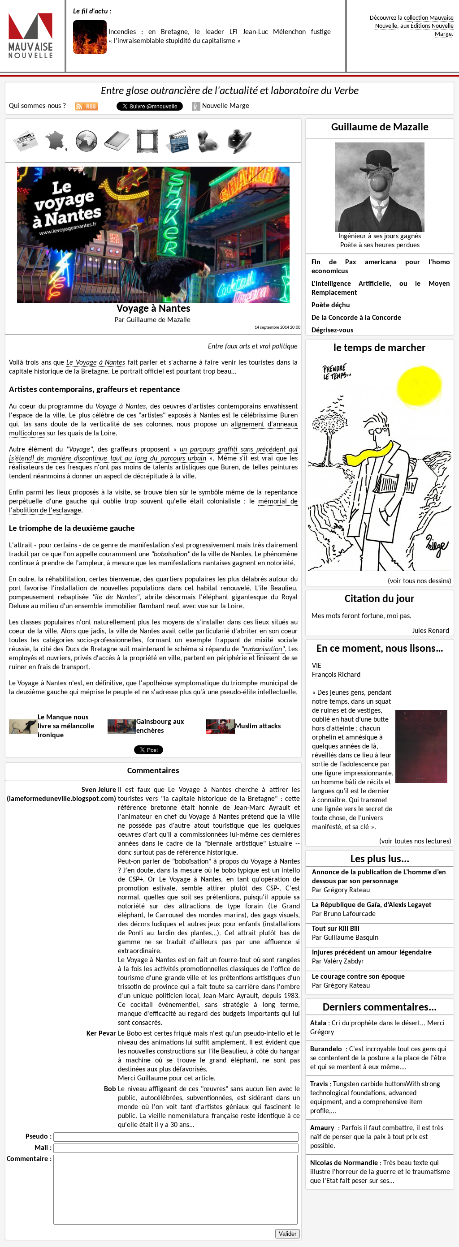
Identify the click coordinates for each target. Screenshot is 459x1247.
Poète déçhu (331, 305)
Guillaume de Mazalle (380, 127)
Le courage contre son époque (358, 976)
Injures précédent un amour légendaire (372, 952)
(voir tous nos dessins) (419, 581)
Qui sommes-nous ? (37, 106)
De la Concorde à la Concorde (356, 318)
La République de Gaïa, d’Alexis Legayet (372, 905)
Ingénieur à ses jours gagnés (379, 236)
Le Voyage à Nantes (95, 362)
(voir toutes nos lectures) (415, 841)
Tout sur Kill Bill (335, 929)
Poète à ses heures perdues (380, 245)
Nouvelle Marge (224, 106)
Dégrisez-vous (332, 330)
